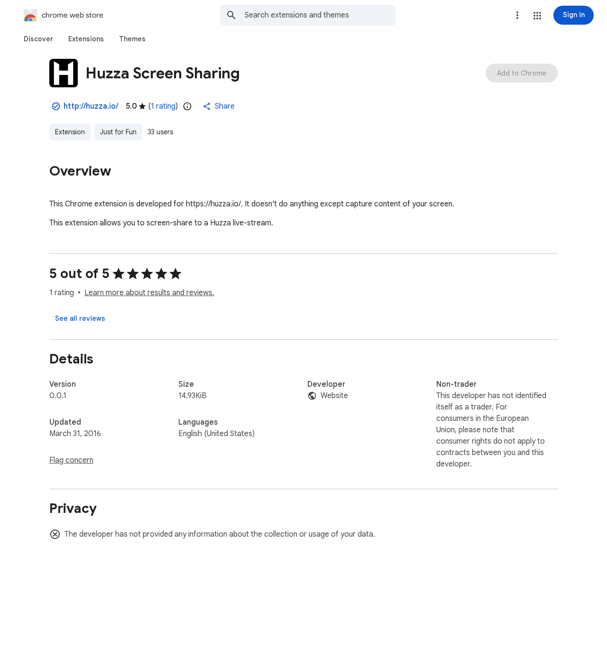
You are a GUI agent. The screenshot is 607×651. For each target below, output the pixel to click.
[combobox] (320, 15)
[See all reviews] (80, 318)
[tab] (38, 38)
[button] (537, 15)
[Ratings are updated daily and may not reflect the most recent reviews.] (187, 106)
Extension (70, 132)
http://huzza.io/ (91, 106)
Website (334, 395)
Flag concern (71, 460)
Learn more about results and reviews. (149, 293)
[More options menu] (517, 15)
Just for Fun (118, 132)
